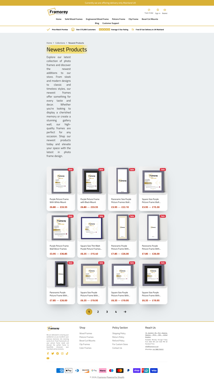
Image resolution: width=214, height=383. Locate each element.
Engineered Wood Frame (97, 19)
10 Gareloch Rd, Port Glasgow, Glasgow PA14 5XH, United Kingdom (156, 335)
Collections (60, 42)
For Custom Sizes (120, 344)
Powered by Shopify (115, 377)
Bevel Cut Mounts (150, 19)
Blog (97, 23)
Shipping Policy (119, 333)
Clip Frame (133, 19)
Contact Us (117, 347)
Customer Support (110, 23)
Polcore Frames (86, 337)
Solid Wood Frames (73, 19)
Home (58, 19)
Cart (164, 12)
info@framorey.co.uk (151, 346)
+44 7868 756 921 (158, 349)
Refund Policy (118, 340)
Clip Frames (84, 344)
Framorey (101, 377)
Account (157, 12)
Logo (58, 12)
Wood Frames (85, 333)
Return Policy (118, 337)
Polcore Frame (118, 19)
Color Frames (85, 347)
